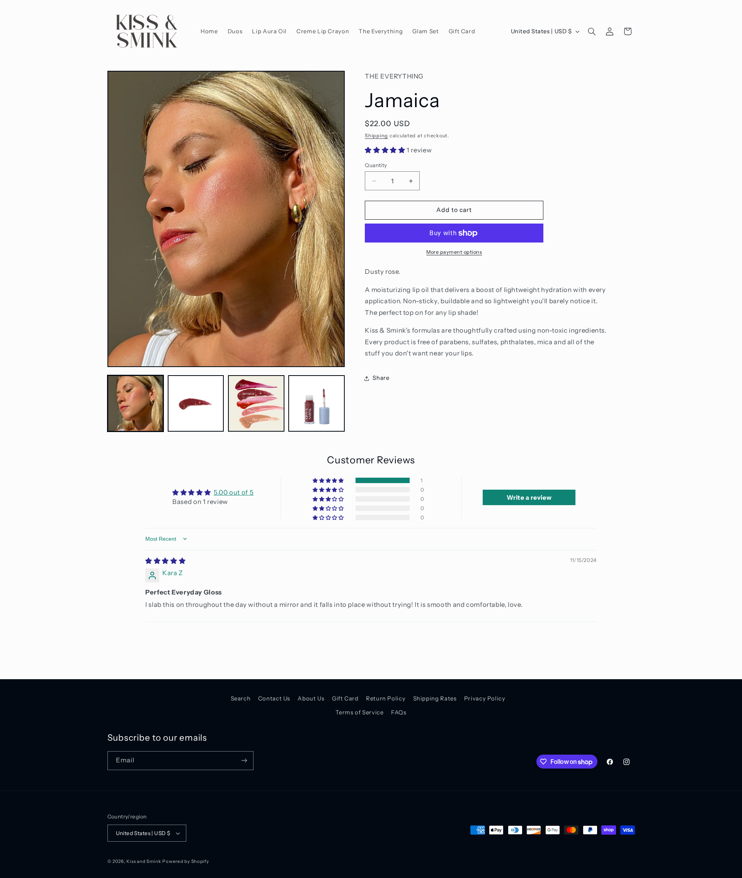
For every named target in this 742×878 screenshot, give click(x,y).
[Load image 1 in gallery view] (135, 403)
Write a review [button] (529, 497)
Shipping (376, 135)
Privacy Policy (484, 698)
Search (241, 698)
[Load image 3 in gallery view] (256, 403)
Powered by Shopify (185, 861)
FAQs (399, 712)
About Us (311, 698)
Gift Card (345, 698)
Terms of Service (359, 712)
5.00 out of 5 (234, 492)
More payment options (454, 252)
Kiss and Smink (143, 861)
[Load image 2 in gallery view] (196, 403)
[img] (165, 561)
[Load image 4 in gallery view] (316, 403)
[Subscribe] (244, 760)
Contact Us (274, 698)
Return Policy (385, 698)
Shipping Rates (435, 698)
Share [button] (381, 377)
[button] (592, 31)
